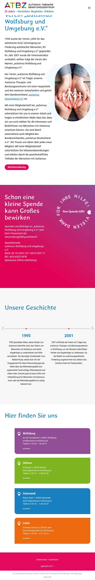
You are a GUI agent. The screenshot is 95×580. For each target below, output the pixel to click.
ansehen (26, 449)
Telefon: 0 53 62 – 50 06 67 (35, 444)
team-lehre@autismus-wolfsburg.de (38, 530)
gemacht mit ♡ (47, 566)
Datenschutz (42, 559)
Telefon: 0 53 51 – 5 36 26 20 (35, 504)
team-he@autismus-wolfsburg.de (37, 501)
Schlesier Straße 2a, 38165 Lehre (37, 527)
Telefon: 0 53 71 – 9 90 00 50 (35, 473)
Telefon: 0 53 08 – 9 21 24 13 (35, 533)
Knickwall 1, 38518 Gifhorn (34, 467)
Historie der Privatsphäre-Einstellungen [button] (55, 574)
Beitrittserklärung (17, 167)
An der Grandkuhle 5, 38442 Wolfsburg (39, 438)
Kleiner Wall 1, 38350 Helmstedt (36, 498)
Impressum (53, 559)
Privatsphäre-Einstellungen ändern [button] (26, 574)
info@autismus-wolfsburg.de (35, 441)
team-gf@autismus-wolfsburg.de (37, 470)
